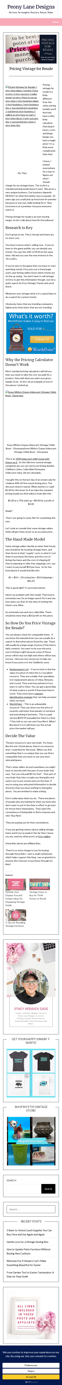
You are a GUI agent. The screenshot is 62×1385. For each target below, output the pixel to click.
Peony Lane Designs (31, 7)
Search (11, 1180)
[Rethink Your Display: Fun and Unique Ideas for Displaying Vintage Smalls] (15, 884)
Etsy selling (44, 836)
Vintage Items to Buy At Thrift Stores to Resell (38, 895)
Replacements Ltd (19, 669)
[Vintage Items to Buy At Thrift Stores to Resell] (39, 884)
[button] (31, 415)
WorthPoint (16, 704)
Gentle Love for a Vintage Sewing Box (27, 1241)
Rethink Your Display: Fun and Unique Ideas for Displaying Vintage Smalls (15, 899)
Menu (55, 21)
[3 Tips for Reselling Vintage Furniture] (15, 915)
